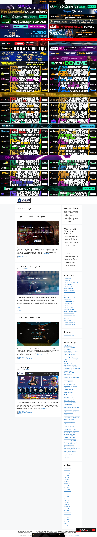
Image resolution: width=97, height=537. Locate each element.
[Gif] (48, 94)
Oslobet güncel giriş (68, 404)
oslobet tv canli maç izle (70, 439)
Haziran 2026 (67, 470)
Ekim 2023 (66, 508)
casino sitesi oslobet (70, 347)
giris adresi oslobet (69, 349)
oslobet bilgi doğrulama (67, 366)
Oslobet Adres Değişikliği (70, 284)
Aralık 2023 (66, 504)
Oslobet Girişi (68, 397)
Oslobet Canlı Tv (68, 286)
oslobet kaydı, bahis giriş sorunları (69, 416)
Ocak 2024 (66, 502)
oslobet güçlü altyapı (75, 408)
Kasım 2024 (67, 483)
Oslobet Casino (76, 377)
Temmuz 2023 (67, 514)
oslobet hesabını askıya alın (68, 410)
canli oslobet (75, 345)
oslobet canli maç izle (68, 371)
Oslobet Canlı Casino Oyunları (71, 282)
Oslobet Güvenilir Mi (75, 407)
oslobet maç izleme (69, 419)
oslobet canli (76, 368)
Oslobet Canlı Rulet (68, 305)
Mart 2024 (66, 498)
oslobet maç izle (75, 417)
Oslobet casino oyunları (68, 381)
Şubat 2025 (66, 477)
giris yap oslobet (68, 352)
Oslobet (66, 295)
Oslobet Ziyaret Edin (68, 288)
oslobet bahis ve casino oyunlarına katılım (70, 365)
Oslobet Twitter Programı (28, 266)
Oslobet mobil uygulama (69, 422)
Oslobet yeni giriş (69, 446)
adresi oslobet (68, 346)
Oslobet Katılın (67, 294)
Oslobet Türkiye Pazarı (68, 443)
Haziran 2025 (67, 473)
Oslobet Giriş (67, 280)
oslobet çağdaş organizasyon (75, 448)
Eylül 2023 (66, 510)
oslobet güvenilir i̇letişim (67, 407)
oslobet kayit (77, 416)
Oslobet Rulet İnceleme (69, 317)
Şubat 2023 (67, 523)
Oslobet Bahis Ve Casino (69, 292)
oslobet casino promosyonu (68, 383)
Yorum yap (20, 310)
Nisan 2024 (66, 496)
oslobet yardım (75, 443)
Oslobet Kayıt (23, 367)
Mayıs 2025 (66, 475)
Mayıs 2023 (66, 517)
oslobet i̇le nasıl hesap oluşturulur (69, 414)
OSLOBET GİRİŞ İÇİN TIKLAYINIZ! (48, 39)
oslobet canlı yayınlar (68, 377)
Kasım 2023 (67, 506)
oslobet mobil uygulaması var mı (68, 423)
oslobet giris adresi (69, 389)
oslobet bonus (74, 366)
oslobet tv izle (74, 440)
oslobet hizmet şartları (67, 411)
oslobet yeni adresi (69, 445)
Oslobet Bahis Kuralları (69, 303)
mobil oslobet (75, 358)
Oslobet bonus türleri (22, 412)
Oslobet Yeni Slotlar (68, 307)
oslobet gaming (66, 387)
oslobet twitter (67, 442)
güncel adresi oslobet (70, 354)
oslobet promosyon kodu (69, 434)
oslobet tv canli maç (70, 437)
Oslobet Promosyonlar (22, 256)
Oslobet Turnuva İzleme (69, 322)
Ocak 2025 (66, 479)
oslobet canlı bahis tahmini (68, 374)
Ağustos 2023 (67, 512)
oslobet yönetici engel (67, 448)
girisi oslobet (68, 351)
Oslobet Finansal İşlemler (70, 297)
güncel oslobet (68, 356)
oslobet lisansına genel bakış (41, 257)
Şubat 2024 (67, 500)
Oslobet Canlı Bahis (69, 372)
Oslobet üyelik (75, 451)
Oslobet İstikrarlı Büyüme (69, 324)
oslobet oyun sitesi (74, 427)
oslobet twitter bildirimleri (75, 442)
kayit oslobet (68, 358)
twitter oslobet (68, 456)
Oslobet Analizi (67, 299)
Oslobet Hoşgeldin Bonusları (70, 311)
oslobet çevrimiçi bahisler (69, 449)
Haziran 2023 (67, 516)
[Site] (24, 68)
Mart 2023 (66, 521)
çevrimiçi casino (75, 457)
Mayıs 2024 (66, 494)
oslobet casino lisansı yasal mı (68, 380)
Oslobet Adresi (67, 278)
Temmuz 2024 (67, 491)
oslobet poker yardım (76, 431)
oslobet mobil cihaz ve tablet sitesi (69, 420)
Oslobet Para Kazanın (69, 290)
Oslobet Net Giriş (68, 320)
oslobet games (75, 386)
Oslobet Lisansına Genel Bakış (31, 217)
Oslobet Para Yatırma (70, 429)
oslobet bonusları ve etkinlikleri (24, 257)
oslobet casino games (67, 378)
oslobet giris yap (69, 392)
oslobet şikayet (68, 454)
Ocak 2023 (66, 525)
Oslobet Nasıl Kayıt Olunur (29, 317)
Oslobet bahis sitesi (68, 363)
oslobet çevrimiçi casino (67, 451)
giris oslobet (75, 351)
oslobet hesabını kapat (76, 410)
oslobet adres (67, 359)
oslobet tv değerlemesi (67, 440)
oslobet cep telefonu (68, 386)
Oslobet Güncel (69, 401)
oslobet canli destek (68, 369)
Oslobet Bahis (69, 362)
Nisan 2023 (66, 519)
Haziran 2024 (67, 493)
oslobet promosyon (69, 432)
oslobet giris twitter (68, 390)
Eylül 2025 (66, 472)
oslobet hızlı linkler (74, 411)
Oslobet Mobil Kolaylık (69, 313)
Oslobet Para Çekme (68, 431)
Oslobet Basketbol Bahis (69, 301)
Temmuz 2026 (67, 468)
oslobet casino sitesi (70, 384)
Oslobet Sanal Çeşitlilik (69, 315)
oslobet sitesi (66, 435)
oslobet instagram (68, 413)
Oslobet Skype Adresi (69, 318)
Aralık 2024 (66, 481)
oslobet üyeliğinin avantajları (69, 452)
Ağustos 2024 (67, 489)
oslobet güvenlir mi (67, 408)
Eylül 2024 (66, 487)
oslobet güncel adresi (70, 402)
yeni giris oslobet (68, 457)
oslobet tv (72, 435)
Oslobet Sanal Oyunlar (69, 309)
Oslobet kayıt (32, 257)
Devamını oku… (47, 253)
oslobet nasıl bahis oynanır (69, 426)
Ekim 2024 (66, 485)
